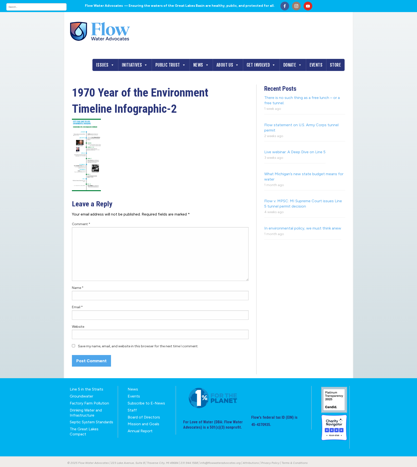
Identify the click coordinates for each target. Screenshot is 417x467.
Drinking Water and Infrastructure (86, 413)
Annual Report (140, 431)
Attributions (251, 463)
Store (335, 65)
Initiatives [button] (132, 65)
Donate (289, 65)
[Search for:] (41, 7)
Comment (81, 224)
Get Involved (258, 65)
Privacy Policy (270, 463)
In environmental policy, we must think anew (302, 228)
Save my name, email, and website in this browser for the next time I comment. (138, 346)
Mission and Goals (143, 424)
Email (77, 307)
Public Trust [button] (167, 65)
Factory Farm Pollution (89, 403)
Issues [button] (102, 65)
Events (316, 65)
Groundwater (81, 396)
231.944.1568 (189, 463)
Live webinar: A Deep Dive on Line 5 (295, 152)
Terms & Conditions (295, 463)
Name (77, 288)
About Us (224, 65)
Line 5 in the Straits (86, 389)
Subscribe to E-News (146, 403)
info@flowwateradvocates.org (220, 463)
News (198, 65)
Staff (132, 410)
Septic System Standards (91, 422)
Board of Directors (144, 417)
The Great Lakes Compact (84, 431)
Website (78, 327)
